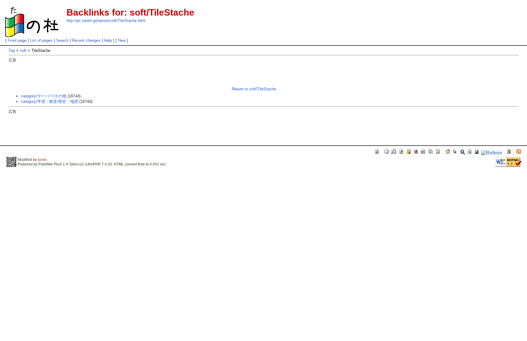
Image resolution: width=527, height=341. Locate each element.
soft (23, 50)
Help (108, 40)
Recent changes (86, 40)
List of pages (41, 40)
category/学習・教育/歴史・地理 (49, 101)
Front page (17, 40)
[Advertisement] (120, 76)
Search (62, 40)
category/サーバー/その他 (43, 96)
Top (12, 50)
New (122, 40)
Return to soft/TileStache (254, 89)
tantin (42, 160)
